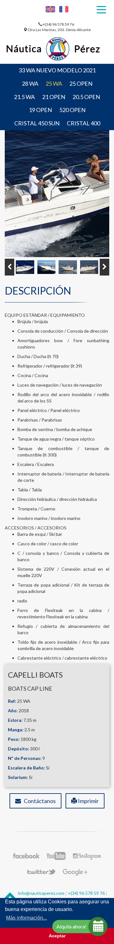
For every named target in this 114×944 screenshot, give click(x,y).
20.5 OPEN (86, 96)
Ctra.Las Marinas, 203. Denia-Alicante (59, 29)
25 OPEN (80, 83)
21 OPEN (53, 96)
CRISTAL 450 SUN (37, 123)
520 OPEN (72, 109)
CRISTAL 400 (83, 123)
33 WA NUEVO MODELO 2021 (57, 70)
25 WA (54, 83)
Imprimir (88, 800)
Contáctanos (38, 800)
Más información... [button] (26, 918)
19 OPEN (40, 109)
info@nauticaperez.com (41, 893)
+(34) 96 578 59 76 (58, 24)
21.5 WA (24, 96)
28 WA (30, 83)
